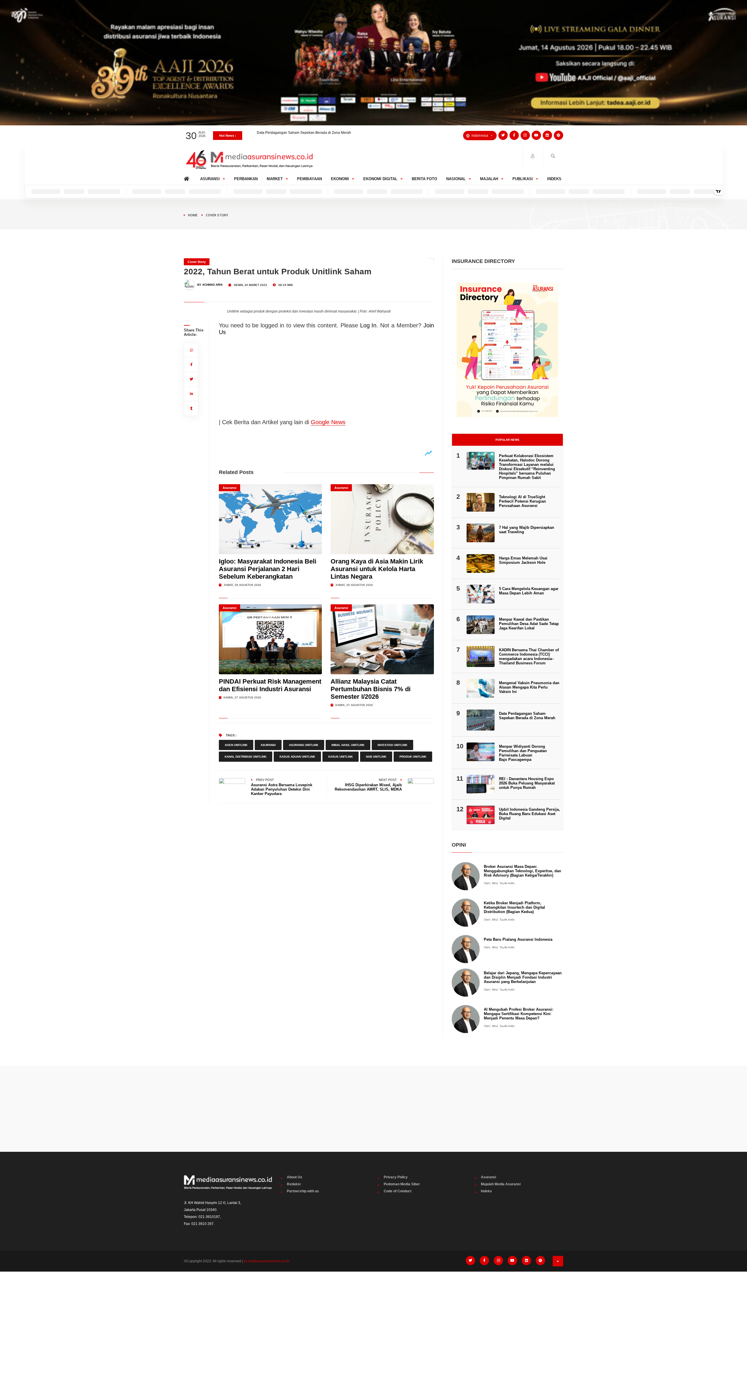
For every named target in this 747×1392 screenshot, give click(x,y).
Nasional (456, 179)
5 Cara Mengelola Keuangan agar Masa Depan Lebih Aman (528, 591)
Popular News (507, 439)
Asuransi (210, 179)
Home (187, 177)
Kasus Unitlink (340, 756)
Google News (328, 422)
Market (275, 179)
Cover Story (217, 215)
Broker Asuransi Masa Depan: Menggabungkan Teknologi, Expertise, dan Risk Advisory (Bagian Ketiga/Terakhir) (522, 870)
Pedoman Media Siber (402, 1184)
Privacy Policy (396, 1177)
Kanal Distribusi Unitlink (245, 756)
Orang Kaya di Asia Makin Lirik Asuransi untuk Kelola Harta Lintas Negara (377, 569)
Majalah (489, 179)
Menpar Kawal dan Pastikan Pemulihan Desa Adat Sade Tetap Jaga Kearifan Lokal (529, 623)
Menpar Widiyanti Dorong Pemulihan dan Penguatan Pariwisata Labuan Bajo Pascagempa (523, 753)
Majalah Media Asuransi (501, 1184)
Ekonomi (340, 179)
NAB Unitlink (376, 756)
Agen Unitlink (236, 745)
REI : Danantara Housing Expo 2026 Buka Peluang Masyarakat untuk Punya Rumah (527, 783)
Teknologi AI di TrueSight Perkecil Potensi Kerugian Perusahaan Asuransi (522, 501)
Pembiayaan (309, 179)
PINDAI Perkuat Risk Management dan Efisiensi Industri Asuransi (270, 685)
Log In (368, 325)
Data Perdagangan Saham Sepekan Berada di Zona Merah (527, 715)
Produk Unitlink (412, 756)
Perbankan (246, 179)
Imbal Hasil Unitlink (347, 745)
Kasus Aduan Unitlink (297, 756)
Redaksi (294, 1184)
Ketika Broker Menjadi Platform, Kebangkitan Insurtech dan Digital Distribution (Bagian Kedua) (514, 907)
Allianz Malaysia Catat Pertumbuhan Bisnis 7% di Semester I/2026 (371, 689)
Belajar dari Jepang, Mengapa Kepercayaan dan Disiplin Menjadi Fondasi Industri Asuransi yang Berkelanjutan (523, 977)
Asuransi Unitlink (303, 745)
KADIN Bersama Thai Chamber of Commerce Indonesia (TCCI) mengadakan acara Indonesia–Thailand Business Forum (529, 656)
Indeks (554, 179)
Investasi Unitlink (392, 745)
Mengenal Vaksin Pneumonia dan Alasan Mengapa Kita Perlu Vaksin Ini (314, 136)
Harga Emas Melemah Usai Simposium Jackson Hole (523, 560)
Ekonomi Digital (380, 179)
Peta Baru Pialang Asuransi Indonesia (518, 939)
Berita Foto (424, 179)
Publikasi (522, 179)
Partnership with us (303, 1191)
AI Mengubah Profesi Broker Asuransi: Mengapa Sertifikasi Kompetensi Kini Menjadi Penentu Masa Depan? (518, 1013)
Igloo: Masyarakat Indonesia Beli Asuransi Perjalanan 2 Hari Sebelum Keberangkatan (267, 569)
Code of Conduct (397, 1191)
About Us (294, 1177)
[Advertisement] (373, 1108)
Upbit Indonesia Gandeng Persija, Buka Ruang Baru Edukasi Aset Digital (529, 813)
